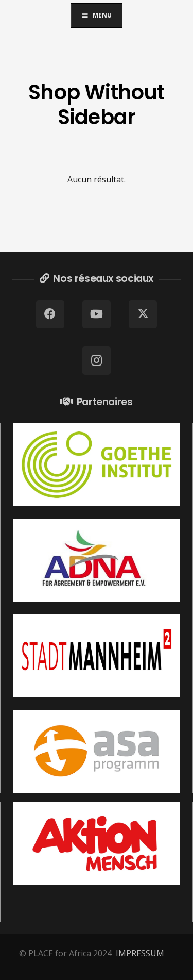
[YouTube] (96, 314)
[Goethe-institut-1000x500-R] (96, 465)
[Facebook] (50, 314)
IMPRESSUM (140, 953)
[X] (143, 314)
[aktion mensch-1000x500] (96, 843)
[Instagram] (96, 360)
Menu (102, 15)
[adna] (96, 560)
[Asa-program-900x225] (96, 751)
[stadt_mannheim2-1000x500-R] (96, 656)
